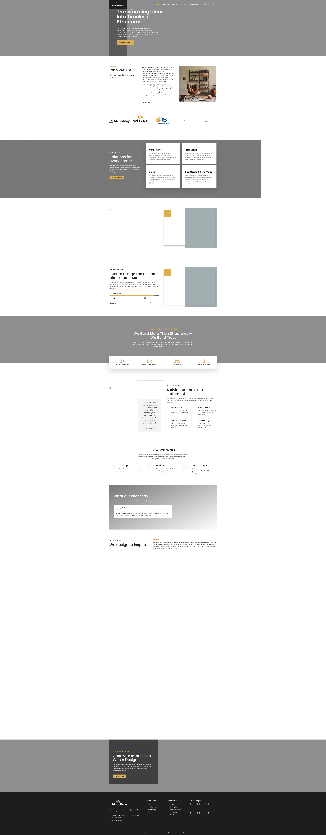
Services (174, 4)
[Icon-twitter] (115, 53)
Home (158, 4)
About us (166, 4)
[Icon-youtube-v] (124, 53)
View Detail (118, 591)
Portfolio (185, 4)
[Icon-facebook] (111, 53)
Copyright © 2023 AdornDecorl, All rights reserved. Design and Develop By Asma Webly (162, 832)
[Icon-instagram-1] (120, 53)
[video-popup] (167, 213)
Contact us (194, 4)
